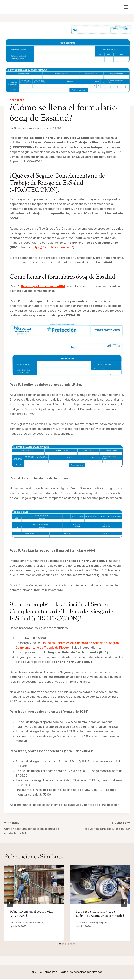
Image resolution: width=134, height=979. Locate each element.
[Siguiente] (124, 903)
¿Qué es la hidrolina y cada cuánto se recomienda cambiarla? (100, 913)
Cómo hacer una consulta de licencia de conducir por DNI (31, 828)
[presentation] (34, 884)
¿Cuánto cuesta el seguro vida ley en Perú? (31, 913)
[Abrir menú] (126, 6)
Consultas (17, 100)
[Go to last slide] (10, 903)
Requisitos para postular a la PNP (107, 825)
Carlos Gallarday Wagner (27, 128)
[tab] (60, 944)
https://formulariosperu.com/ (52, 247)
